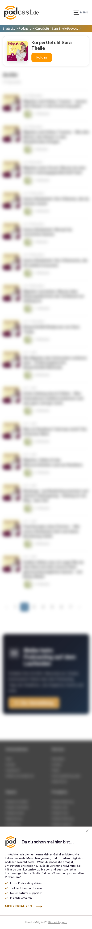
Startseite (9, 28)
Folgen (41, 57)
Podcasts (25, 28)
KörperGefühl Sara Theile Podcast (56, 28)
